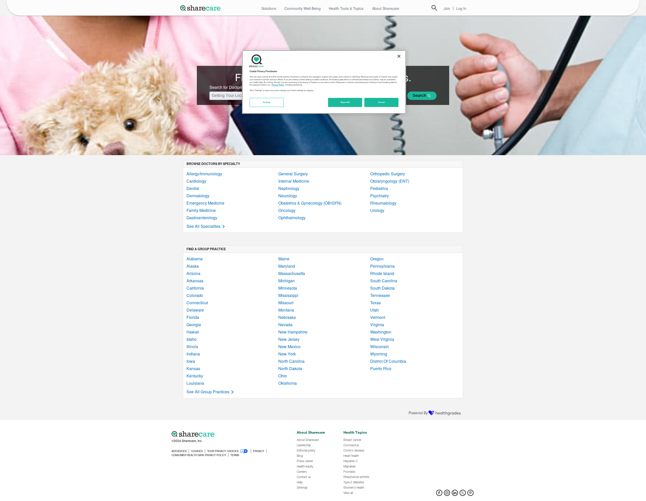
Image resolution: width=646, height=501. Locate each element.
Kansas (193, 368)
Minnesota (287, 288)
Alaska (192, 266)
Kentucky (194, 376)
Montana (286, 310)
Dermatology (197, 196)
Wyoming (378, 354)
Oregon (377, 259)
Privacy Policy (278, 85)
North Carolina (291, 361)
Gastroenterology (201, 217)
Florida (192, 317)
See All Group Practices (207, 392)
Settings (267, 102)
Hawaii (192, 332)
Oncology (286, 210)
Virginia (377, 324)
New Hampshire (292, 332)
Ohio (282, 376)
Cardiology (196, 181)
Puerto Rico (380, 368)
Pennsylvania (382, 266)
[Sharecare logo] (227, 434)
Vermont (377, 317)
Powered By (418, 412)
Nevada (285, 324)
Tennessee (380, 295)
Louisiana (195, 383)
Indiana (193, 354)
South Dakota (382, 288)
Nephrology (288, 188)
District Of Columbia (388, 361)
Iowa (190, 361)
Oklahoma (287, 383)
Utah (374, 310)
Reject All (345, 102)
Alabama (194, 259)
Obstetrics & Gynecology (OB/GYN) (309, 203)
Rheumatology (383, 203)
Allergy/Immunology (204, 174)
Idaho (191, 339)
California (195, 288)
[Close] (399, 56)
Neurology (287, 196)
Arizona (193, 273)
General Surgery (293, 174)
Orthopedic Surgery (387, 174)
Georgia (193, 324)
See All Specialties (203, 226)
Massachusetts (291, 273)
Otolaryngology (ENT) (389, 181)
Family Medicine (201, 210)
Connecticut (197, 302)
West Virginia (382, 339)
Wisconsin (379, 346)
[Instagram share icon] (447, 494)
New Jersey (289, 339)
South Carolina (383, 281)
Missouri (285, 302)
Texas (375, 302)
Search (434, 8)
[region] (324, 82)
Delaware (195, 310)
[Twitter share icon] (463, 494)
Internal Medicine (293, 181)
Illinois (192, 346)
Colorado (194, 295)
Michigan (286, 281)
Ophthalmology (292, 217)
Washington (380, 332)
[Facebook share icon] (439, 494)
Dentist (192, 188)
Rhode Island (382, 273)
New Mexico (289, 346)
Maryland (286, 266)
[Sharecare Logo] (201, 8)
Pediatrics (379, 188)
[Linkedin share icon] (455, 494)
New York (287, 354)
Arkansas (194, 281)
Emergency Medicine (205, 203)
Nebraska (287, 317)
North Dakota (290, 368)
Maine (283, 259)
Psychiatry (379, 196)
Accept (381, 102)
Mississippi (288, 295)
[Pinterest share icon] (470, 494)
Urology (377, 210)
